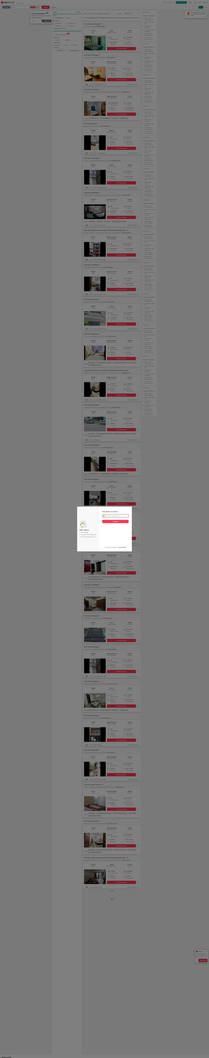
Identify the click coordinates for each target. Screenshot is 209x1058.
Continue (115, 521)
